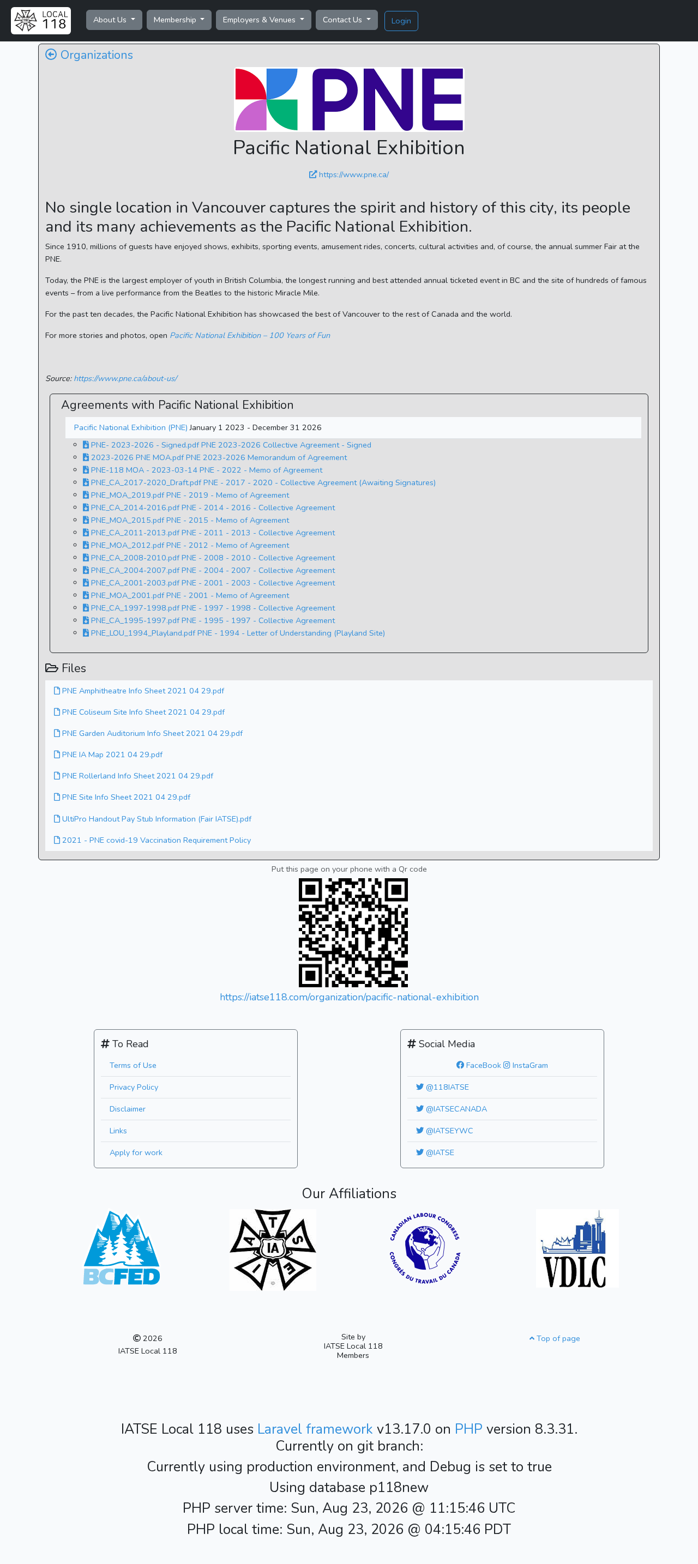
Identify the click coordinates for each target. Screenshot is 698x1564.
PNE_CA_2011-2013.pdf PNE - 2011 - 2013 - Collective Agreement (212, 532)
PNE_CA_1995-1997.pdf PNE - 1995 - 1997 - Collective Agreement (212, 620)
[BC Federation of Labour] (121, 1245)
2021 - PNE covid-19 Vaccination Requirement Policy (155, 840)
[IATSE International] (272, 1248)
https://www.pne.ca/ (353, 174)
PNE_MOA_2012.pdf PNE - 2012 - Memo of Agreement (189, 545)
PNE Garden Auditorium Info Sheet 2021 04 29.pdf (151, 733)
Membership (176, 19)
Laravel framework (317, 1429)
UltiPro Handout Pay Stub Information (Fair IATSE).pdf (155, 818)
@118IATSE (446, 1087)
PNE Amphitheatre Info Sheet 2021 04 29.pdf (142, 690)
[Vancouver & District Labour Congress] (577, 1247)
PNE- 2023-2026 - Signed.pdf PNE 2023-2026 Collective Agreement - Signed (230, 444)
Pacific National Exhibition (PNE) (132, 427)
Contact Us (343, 19)
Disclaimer (128, 1108)
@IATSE (439, 1152)
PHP (470, 1429)
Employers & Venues (260, 19)
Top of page (557, 1338)
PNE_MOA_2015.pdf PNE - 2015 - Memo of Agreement (189, 520)
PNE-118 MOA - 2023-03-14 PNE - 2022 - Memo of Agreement (205, 469)
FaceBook (482, 1065)
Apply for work (136, 1152)
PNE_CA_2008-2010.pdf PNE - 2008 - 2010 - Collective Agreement (212, 557)
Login (401, 20)
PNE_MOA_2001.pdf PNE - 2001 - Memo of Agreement (189, 595)
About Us (111, 19)
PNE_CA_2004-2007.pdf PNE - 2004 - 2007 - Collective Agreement (212, 570)
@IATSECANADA (455, 1108)
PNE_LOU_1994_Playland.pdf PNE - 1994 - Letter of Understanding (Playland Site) (237, 632)
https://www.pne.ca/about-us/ (125, 378)
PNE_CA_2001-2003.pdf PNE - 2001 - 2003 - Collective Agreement (212, 582)
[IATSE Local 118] (41, 20)
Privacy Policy (134, 1087)
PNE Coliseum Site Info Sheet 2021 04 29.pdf (142, 711)
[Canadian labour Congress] (425, 1247)
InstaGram (529, 1065)
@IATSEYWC (448, 1130)
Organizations (95, 55)
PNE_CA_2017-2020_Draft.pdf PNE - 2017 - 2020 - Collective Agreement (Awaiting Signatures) (262, 482)
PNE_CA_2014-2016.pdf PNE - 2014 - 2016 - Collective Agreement (212, 507)
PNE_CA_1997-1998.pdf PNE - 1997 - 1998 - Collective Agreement (212, 607)
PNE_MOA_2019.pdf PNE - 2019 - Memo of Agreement (189, 495)
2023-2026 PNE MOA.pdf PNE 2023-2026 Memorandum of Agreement (218, 457)
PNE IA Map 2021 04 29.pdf (111, 754)
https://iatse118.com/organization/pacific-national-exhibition (349, 997)
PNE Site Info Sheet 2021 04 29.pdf (125, 797)
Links (118, 1130)
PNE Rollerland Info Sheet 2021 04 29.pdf (136, 775)
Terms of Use (133, 1065)
